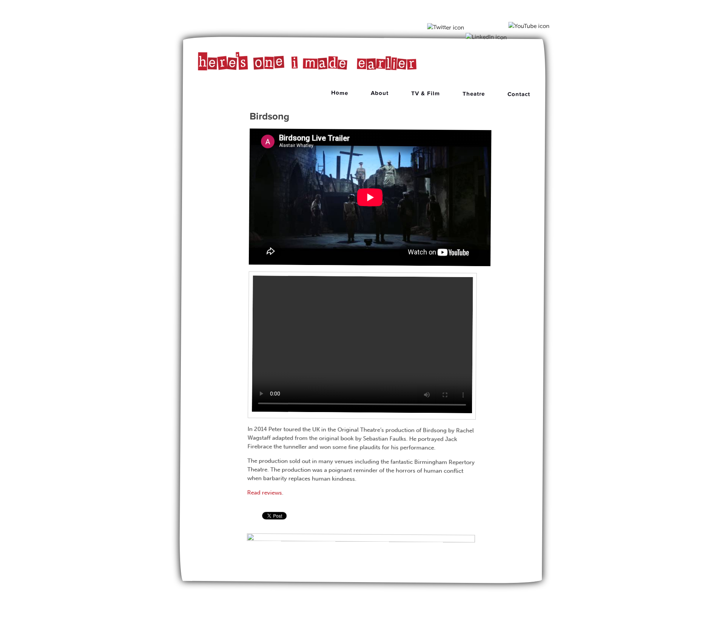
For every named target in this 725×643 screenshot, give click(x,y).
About (380, 93)
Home (339, 92)
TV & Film (425, 94)
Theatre (474, 94)
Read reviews (264, 492)
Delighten (377, 632)
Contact (519, 94)
